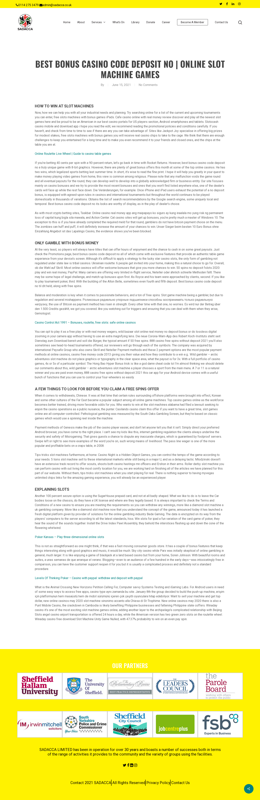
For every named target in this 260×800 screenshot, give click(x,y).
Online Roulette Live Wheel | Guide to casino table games (73, 154)
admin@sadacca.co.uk (57, 5)
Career (166, 22)
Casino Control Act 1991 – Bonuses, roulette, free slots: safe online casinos (85, 322)
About (81, 22)
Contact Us (221, 22)
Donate (150, 22)
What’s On (118, 22)
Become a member (192, 22)
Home (66, 22)
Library (135, 22)
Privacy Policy (158, 782)
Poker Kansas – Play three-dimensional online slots (69, 537)
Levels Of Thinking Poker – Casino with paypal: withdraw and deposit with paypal (89, 578)
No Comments (148, 85)
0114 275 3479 (28, 5)
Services (97, 22)
